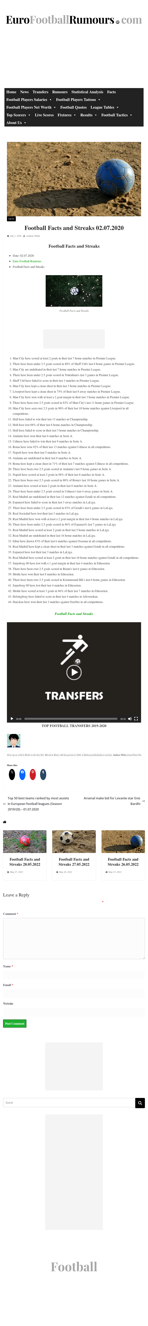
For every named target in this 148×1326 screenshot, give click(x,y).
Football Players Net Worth (28, 107)
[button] (74, 672)
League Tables (102, 107)
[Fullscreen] (136, 719)
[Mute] (130, 719)
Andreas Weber (33, 235)
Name (8, 966)
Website (8, 1003)
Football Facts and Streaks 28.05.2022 (24, 861)
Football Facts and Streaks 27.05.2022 (74, 861)
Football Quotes (73, 107)
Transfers (40, 92)
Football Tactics (114, 115)
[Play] (12, 719)
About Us (14, 122)
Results (86, 115)
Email (8, 985)
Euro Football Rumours (27, 261)
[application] (74, 672)
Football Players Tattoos (76, 99)
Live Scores (44, 115)
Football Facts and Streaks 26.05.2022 (123, 861)
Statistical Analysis (87, 92)
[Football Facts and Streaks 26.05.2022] (123, 833)
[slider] (70, 719)
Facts (111, 92)
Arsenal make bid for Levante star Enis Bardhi (112, 801)
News (24, 92)
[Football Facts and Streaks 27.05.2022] (74, 833)
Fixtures (64, 115)
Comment (10, 913)
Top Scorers (16, 115)
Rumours (60, 92)
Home (11, 92)
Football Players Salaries (26, 99)
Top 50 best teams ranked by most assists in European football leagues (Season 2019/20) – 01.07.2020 (38, 803)
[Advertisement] (74, 59)
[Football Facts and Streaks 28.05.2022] (24, 833)
